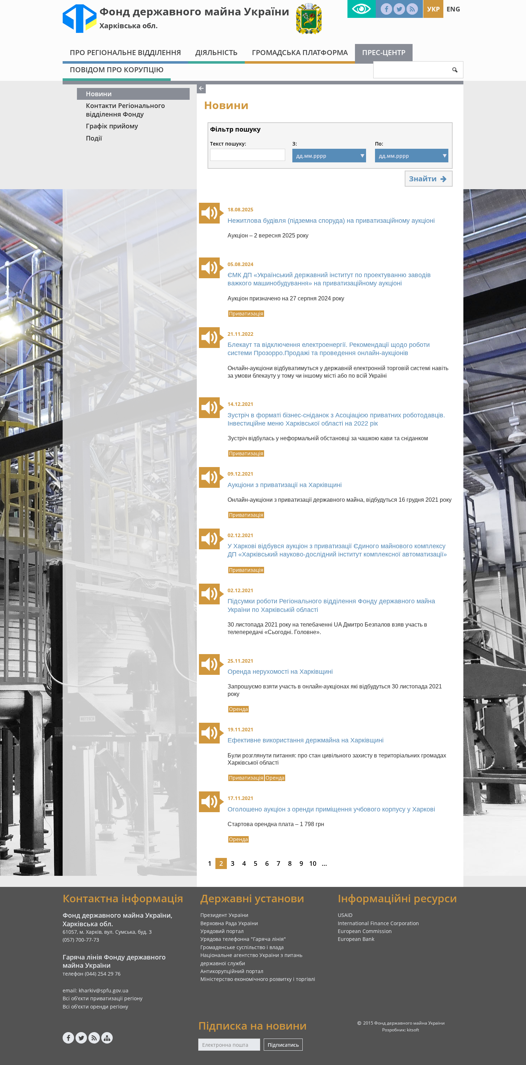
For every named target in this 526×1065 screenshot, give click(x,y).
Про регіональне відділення (125, 52)
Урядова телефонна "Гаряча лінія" (243, 939)
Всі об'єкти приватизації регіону (102, 998)
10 (312, 863)
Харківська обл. (128, 25)
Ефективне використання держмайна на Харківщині (306, 740)
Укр (433, 9)
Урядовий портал (222, 931)
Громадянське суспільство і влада (242, 947)
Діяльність (216, 52)
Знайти (423, 178)
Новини (99, 93)
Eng (453, 9)
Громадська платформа (300, 52)
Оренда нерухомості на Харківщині (280, 671)
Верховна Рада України (229, 923)
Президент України (224, 915)
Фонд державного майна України (194, 11)
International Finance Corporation (378, 923)
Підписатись (283, 1044)
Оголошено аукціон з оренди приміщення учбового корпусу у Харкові (331, 809)
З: (294, 144)
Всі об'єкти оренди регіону (95, 1006)
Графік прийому (112, 126)
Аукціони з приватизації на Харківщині (285, 485)
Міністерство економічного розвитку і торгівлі (257, 979)
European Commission (365, 931)
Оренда (238, 709)
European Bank (356, 939)
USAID (345, 915)
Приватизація (246, 313)
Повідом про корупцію (117, 69)
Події (94, 138)
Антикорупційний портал (231, 971)
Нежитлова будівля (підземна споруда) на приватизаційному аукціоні (331, 220)
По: (379, 144)
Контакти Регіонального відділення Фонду (125, 109)
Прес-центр (383, 52)
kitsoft (413, 1030)
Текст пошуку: (228, 144)
